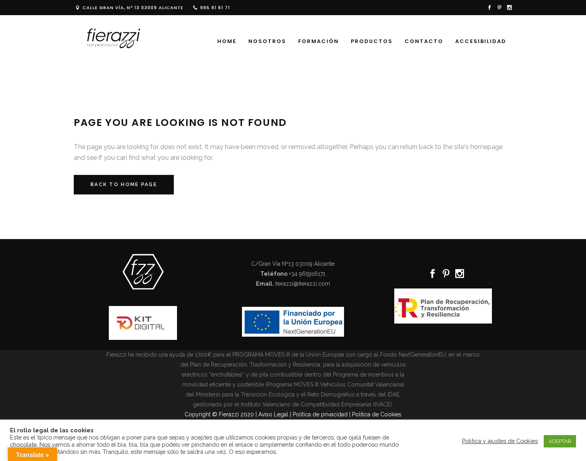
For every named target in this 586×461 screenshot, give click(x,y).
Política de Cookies (376, 414)
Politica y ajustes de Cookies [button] (500, 440)
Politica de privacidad (320, 414)
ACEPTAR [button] (560, 441)
